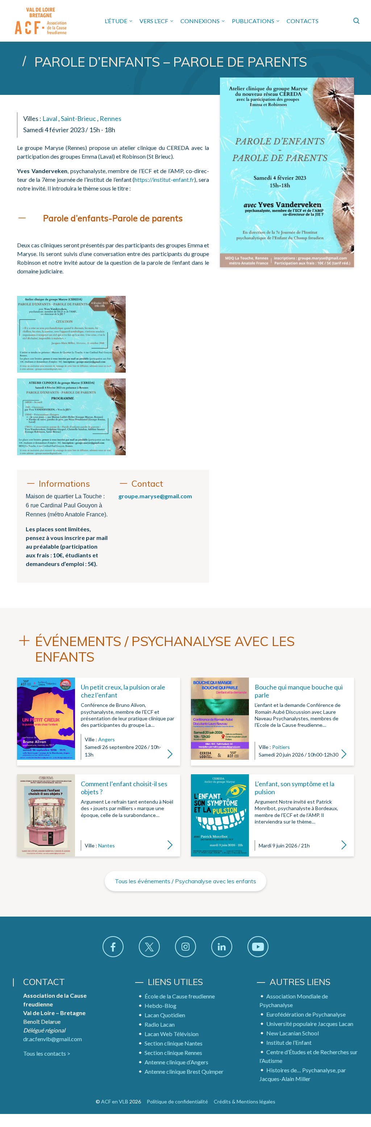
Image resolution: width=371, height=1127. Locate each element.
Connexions (200, 20)
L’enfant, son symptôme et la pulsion (294, 788)
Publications (253, 20)
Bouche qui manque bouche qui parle (299, 691)
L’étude (116, 20)
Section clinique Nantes (174, 1043)
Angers (106, 739)
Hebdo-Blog (160, 1005)
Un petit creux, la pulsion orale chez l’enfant (123, 691)
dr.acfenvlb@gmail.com (52, 1038)
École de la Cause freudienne (180, 996)
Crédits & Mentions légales (244, 1101)
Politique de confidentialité (177, 1101)
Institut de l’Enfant (289, 1042)
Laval (49, 118)
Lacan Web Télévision (172, 1033)
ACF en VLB (114, 1101)
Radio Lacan (160, 1024)
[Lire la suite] (46, 722)
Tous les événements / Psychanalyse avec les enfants (185, 881)
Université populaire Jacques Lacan (309, 1023)
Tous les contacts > (46, 1053)
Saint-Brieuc (78, 118)
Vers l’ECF (153, 20)
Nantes (106, 845)
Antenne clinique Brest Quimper (184, 1071)
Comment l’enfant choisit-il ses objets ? (124, 788)
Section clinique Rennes (173, 1052)
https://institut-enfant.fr (164, 179)
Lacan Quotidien (165, 1014)
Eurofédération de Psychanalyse (306, 1014)
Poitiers (281, 747)
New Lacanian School (292, 1033)
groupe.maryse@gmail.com (155, 496)
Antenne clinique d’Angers (176, 1062)
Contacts (302, 20)
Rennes (110, 118)
